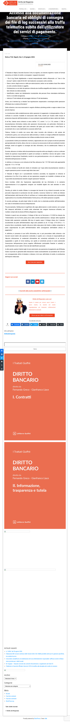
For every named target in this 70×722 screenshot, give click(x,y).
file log (36, 41)
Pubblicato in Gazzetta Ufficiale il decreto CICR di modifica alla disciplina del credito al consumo (31, 666)
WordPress (37, 718)
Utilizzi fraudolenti (42, 38)
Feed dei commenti (11, 698)
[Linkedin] (33, 282)
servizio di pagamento (46, 41)
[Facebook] (28, 282)
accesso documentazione (16, 41)
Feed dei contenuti (11, 696)
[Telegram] (42, 282)
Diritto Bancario (33, 38)
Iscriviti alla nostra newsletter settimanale (35, 291)
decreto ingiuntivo (28, 41)
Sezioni (32, 9)
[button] (35, 262)
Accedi (8, 693)
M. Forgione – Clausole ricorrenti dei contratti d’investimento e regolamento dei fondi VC (29, 664)
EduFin (64, 9)
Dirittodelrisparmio (44, 36)
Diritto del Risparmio (25, 2)
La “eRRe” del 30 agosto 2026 (14, 651)
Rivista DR (41, 9)
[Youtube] (37, 282)
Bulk (46, 718)
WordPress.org (10, 701)
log (39, 41)
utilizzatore (56, 41)
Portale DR (23, 9)
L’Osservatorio (53, 9)
